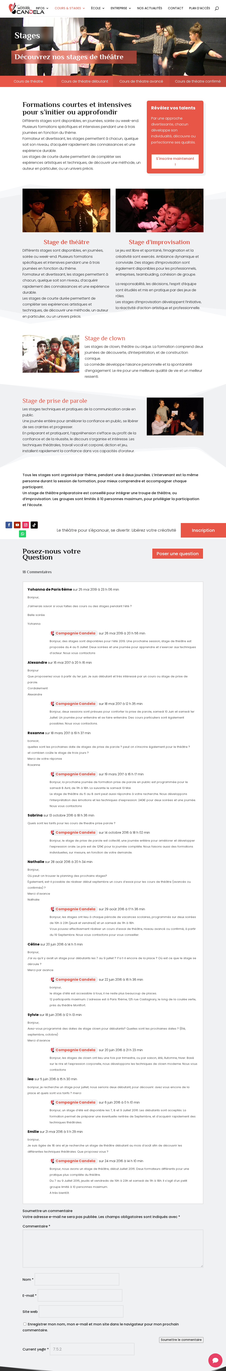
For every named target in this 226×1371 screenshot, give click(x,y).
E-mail (30, 1295)
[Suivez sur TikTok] (34, 525)
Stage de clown (105, 338)
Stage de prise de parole (55, 400)
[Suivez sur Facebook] (9, 525)
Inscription (203, 530)
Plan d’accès (199, 8)
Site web (30, 1311)
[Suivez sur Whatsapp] (22, 533)
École (96, 8)
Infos (40, 8)
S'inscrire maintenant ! (175, 161)
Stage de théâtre (66, 241)
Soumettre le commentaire (181, 1340)
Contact (175, 8)
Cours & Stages (68, 8)
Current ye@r (36, 1349)
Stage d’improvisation (159, 241)
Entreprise (119, 8)
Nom (28, 1279)
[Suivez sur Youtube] (17, 525)
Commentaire (36, 1226)
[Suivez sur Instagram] (25, 525)
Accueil (24, 8)
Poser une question (178, 554)
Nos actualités (149, 8)
